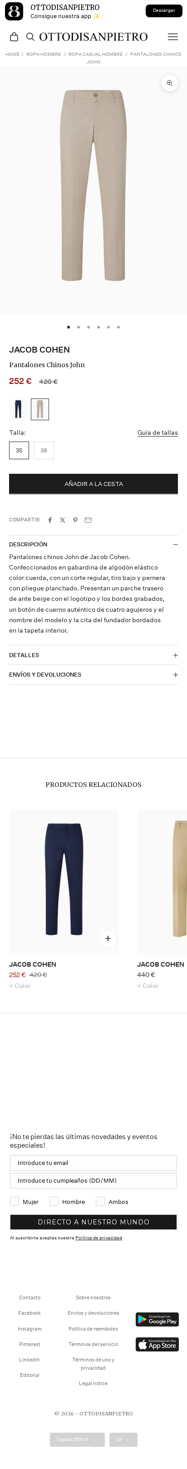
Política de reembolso (93, 1329)
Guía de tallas (158, 432)
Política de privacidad (98, 1238)
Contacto (29, 1297)
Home (12, 54)
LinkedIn (29, 1359)
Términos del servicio (93, 1344)
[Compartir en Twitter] (62, 520)
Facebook (29, 1313)
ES (119, 1439)
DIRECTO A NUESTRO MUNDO (94, 1222)
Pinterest (29, 1344)
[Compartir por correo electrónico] (88, 520)
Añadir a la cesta (93, 484)
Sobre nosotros (93, 1297)
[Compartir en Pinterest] (75, 520)
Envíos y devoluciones (93, 1313)
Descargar (164, 10)
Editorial (29, 1375)
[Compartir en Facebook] (50, 520)
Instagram (30, 1329)
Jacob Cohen (39, 349)
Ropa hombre (43, 54)
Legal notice (93, 1383)
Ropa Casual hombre (96, 54)
